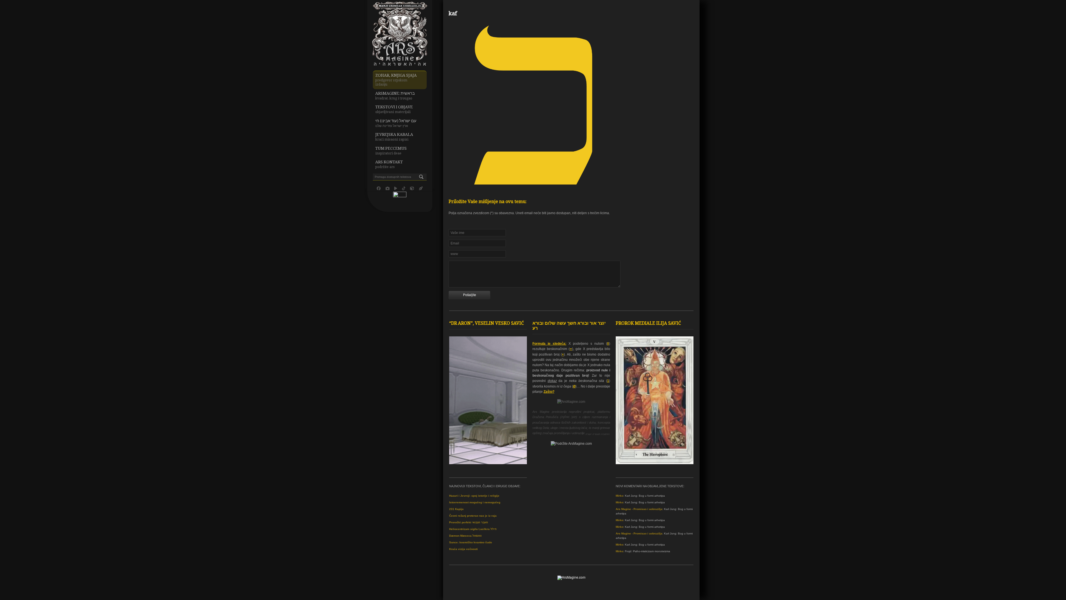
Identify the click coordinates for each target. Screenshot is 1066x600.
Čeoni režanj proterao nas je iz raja (473, 515)
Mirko (619, 495)
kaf (453, 14)
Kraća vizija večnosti (463, 549)
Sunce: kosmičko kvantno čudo (470, 542)
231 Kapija (456, 509)
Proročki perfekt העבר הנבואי (468, 522)
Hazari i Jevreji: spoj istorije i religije (474, 495)
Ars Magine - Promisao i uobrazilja (639, 509)
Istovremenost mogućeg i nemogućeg (474, 502)
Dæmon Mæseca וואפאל (465, 535)
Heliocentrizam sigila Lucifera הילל (473, 529)
